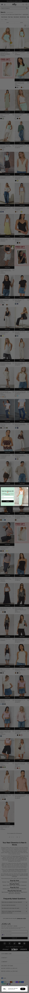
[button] (27, 986)
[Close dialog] (27, 488)
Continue (7, 501)
